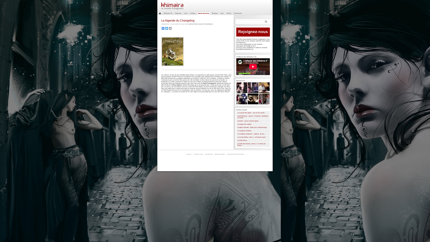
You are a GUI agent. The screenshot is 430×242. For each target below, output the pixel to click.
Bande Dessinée (203, 13)
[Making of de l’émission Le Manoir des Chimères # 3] (241, 104)
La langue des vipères (244, 124)
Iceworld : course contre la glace (247, 121)
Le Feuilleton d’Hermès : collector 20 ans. (251, 134)
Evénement (238, 13)
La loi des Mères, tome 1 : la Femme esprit (251, 137)
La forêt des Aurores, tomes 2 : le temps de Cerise (251, 144)
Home (160, 13)
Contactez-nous (198, 154)
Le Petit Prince (242, 140)
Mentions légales (220, 154)
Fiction (228, 13)
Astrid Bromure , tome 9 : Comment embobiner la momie (252, 117)
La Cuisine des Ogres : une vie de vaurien (251, 113)
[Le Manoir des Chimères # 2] (264, 104)
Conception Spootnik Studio (235, 154)
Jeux (222, 13)
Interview (178, 13)
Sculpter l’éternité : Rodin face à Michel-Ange (252, 127)
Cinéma (192, 13)
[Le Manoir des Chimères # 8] (241, 92)
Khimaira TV (168, 13)
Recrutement (209, 154)
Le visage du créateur (244, 131)
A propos (188, 154)
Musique (215, 13)
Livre (185, 13)
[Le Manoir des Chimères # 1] (253, 92)
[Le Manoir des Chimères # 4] (264, 92)
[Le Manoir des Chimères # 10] (253, 104)
